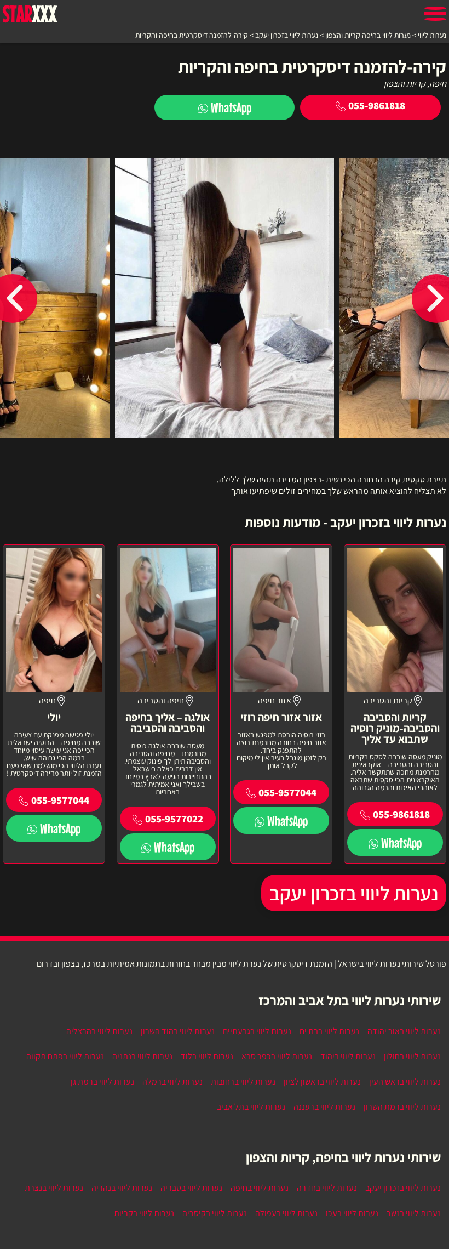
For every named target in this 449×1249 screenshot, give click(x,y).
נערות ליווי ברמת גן (102, 1081)
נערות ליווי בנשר (414, 1213)
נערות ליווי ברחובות (243, 1081)
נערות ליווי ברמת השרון (402, 1106)
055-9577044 (287, 792)
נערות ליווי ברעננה (324, 1106)
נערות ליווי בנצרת (54, 1188)
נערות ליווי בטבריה (191, 1188)
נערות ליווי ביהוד (348, 1056)
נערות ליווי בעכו (352, 1213)
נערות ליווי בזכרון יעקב (353, 893)
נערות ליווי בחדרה (327, 1188)
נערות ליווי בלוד (207, 1056)
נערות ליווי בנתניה (142, 1056)
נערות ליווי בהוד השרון (178, 1031)
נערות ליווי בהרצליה (99, 1031)
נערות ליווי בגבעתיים (257, 1031)
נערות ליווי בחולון (412, 1056)
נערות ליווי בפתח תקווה (65, 1056)
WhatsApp (231, 107)
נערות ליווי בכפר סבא (276, 1056)
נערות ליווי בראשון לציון (322, 1081)
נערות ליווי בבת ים (329, 1031)
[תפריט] (435, 13)
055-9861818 (376, 105)
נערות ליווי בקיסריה (214, 1213)
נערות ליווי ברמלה (172, 1081)
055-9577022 (174, 818)
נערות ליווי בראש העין (405, 1081)
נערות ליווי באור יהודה (404, 1031)
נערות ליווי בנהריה (121, 1188)
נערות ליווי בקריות (144, 1213)
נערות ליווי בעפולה (286, 1213)
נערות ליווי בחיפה (260, 1188)
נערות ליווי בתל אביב (251, 1106)
